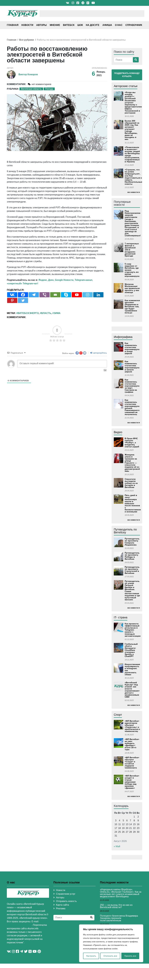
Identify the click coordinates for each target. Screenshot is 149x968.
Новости (27, 25)
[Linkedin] (98, 294)
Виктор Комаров (28, 74)
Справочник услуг (65, 894)
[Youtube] (77, 294)
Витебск (68, 25)
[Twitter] (23, 300)
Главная (12, 25)
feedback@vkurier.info (19, 925)
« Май (117, 846)
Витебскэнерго (28, 313)
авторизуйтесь (100, 353)
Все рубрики (26, 40)
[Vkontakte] (12, 294)
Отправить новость (66, 901)
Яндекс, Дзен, (46, 280)
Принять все (130, 956)
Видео (118, 432)
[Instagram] (88, 294)
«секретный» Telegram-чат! (22, 283)
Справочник (133, 25)
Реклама (60, 908)
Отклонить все (110, 956)
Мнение (55, 25)
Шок (80, 25)
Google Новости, (64, 280)
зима (57, 313)
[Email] (55, 294)
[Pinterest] (12, 300)
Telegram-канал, (84, 280)
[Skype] (66, 294)
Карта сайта (62, 905)
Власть (46, 313)
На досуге (92, 25)
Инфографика (123, 336)
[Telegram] (34, 294)
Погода (49, 89)
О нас (119, 25)
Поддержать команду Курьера (127, 74)
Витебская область (31, 89)
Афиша (107, 25)
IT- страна (120, 617)
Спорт (118, 714)
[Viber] (44, 294)
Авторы (41, 25)
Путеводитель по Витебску (125, 531)
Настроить (91, 956)
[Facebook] (23, 294)
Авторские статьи (125, 86)
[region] (111, 943)
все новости (132, 192)
